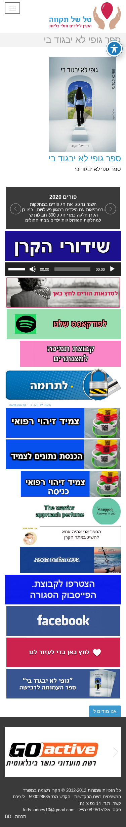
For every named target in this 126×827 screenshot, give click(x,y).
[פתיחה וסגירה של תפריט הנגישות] (114, 48)
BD (8, 816)
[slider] (17, 268)
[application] (63, 269)
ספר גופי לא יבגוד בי (84, 158)
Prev (10, 752)
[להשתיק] (32, 269)
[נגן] (112, 269)
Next (115, 752)
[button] (14, 208)
